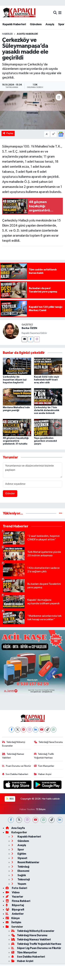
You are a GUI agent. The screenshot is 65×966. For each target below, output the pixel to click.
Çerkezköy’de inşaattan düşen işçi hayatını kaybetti (14, 380)
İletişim (16, 922)
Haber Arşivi (44, 774)
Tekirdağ (23, 866)
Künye (15, 918)
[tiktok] (51, 820)
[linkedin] (60, 820)
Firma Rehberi (20, 901)
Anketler (17, 913)
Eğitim (21, 853)
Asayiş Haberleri (27, 34)
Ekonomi (23, 870)
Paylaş (9, 133)
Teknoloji (23, 879)
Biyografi (17, 909)
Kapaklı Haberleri (14, 24)
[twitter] (19, 820)
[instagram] (27, 820)
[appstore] (18, 785)
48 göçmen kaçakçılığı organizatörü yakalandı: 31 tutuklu (16, 441)
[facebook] (11, 820)
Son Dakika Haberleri (17, 774)
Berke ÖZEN (29, 328)
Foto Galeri (19, 888)
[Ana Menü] (60, 12)
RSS (11, 798)
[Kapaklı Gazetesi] (19, 12)
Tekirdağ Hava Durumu (50, 742)
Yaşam (21, 883)
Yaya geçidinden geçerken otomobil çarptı (45, 441)
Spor (61, 24)
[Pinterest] (23, 729)
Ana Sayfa (18, 828)
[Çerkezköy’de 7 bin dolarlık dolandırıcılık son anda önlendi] (48, 396)
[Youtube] (41, 729)
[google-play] (47, 785)
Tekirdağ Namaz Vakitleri (13, 756)
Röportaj (17, 905)
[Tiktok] (47, 729)
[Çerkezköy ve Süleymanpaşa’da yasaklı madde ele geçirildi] (32, 110)
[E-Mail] (24, 339)
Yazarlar (17, 896)
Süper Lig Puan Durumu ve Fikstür (39, 948)
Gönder (10, 493)
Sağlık (21, 875)
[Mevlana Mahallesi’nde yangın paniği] (17, 396)
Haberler (7, 34)
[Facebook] (30, 339)
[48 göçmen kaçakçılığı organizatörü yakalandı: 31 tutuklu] (17, 427)
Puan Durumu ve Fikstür (18, 766)
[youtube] (35, 820)
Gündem (36, 24)
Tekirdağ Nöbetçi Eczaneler (13, 744)
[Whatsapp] (53, 729)
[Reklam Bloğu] (32, 662)
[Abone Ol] (61, 134)
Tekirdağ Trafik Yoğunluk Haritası (44, 756)
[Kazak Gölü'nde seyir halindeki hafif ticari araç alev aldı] (48, 366)
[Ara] (55, 12)
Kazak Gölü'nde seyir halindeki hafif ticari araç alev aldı (46, 380)
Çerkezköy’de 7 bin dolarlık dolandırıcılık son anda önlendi (46, 410)
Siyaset (22, 858)
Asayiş (50, 24)
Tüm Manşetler (46, 766)
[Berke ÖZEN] (11, 330)
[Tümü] (60, 513)
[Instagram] (37, 339)
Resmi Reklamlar (28, 862)
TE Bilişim (41, 809)
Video (15, 892)
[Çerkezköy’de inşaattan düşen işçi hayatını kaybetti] (17, 366)
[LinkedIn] (35, 729)
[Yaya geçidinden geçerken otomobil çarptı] (48, 427)
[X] (17, 729)
